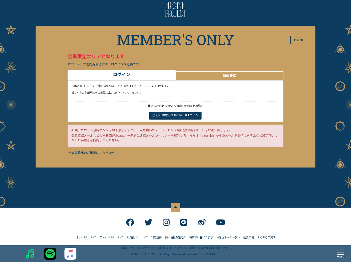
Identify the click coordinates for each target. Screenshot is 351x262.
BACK (298, 40)
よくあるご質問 (266, 237)
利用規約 (156, 237)
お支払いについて (137, 237)
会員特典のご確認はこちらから (93, 153)
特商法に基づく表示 (201, 237)
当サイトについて (85, 237)
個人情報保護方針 (175, 237)
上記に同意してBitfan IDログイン (175, 115)
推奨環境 (248, 237)
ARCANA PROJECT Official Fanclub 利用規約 (176, 106)
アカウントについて (111, 237)
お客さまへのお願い (228, 237)
